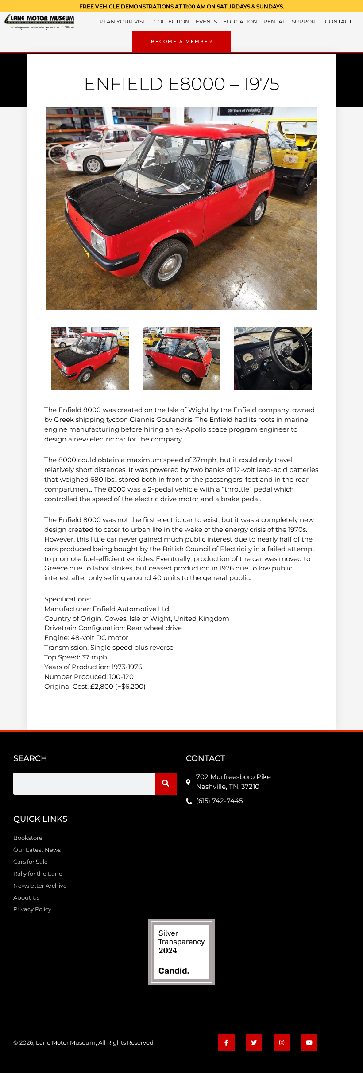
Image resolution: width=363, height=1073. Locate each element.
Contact (338, 22)
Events (206, 22)
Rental (274, 22)
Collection (171, 22)
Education (240, 22)
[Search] (166, 784)
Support (305, 22)
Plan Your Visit (123, 22)
